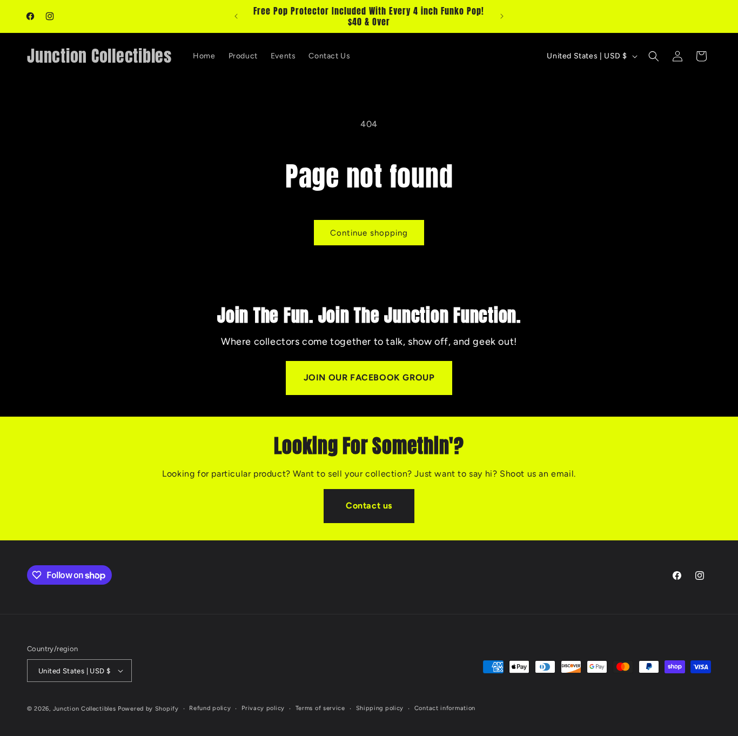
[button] (654, 56)
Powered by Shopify (148, 708)
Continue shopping (369, 233)
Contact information (444, 708)
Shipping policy (380, 708)
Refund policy (210, 708)
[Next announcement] (502, 16)
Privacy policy (263, 708)
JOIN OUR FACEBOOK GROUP (369, 377)
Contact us (369, 505)
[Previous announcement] (236, 16)
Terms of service (320, 708)
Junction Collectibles (84, 708)
